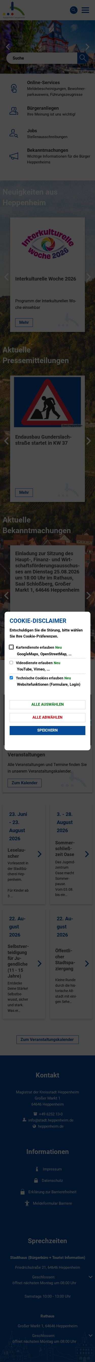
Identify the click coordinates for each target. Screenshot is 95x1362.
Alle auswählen (47, 704)
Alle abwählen (47, 717)
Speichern (47, 730)
